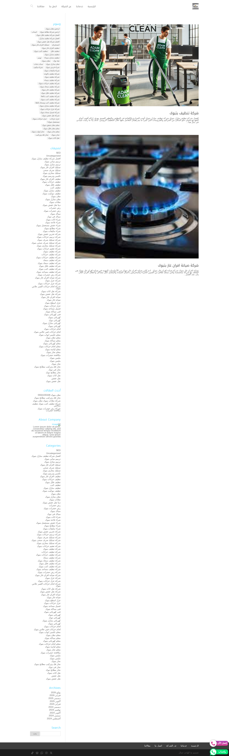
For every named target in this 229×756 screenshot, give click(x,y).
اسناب (34, 32)
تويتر (39, 58)
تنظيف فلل (55, 51)
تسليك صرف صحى (52, 170)
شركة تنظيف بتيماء (51, 80)
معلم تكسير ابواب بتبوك (50, 335)
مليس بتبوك (55, 358)
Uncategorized (53, 155)
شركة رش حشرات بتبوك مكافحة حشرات (49, 409)
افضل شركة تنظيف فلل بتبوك (47, 35)
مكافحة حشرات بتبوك (51, 355)
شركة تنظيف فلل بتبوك (50, 93)
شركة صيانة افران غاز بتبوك (178, 265)
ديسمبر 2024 (54, 707)
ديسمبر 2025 (54, 698)
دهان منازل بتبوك (52, 64)
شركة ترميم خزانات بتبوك (49, 237)
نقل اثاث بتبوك (53, 138)
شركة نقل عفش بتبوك (50, 115)
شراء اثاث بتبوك (53, 219)
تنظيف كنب (55, 187)
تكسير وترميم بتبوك (52, 176)
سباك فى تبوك (54, 216)
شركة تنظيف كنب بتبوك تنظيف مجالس (46, 404)
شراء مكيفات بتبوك (51, 70)
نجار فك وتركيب (42, 135)
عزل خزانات (54, 119)
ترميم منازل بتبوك (52, 164)
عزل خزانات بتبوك (40, 119)
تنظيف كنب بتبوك (41, 51)
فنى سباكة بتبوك (53, 311)
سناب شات (38, 64)
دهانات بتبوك (55, 202)
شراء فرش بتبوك (52, 67)
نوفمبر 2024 (55, 710)
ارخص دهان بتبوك (52, 29)
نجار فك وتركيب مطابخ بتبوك (47, 366)
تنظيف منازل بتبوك (52, 54)
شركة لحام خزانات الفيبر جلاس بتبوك (46, 287)
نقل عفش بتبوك (53, 381)
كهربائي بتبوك (54, 326)
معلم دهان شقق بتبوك (50, 125)
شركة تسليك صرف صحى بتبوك (46, 243)
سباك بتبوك (55, 214)
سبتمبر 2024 (55, 715)
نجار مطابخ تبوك (53, 372)
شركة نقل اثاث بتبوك (51, 291)
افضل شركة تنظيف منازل (49, 38)
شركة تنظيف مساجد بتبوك (48, 272)
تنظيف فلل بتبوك (53, 184)
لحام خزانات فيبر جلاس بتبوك (47, 332)
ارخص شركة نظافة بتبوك (49, 32)
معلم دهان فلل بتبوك (51, 128)
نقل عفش (56, 378)
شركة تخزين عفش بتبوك (49, 234)
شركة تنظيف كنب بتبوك (50, 99)
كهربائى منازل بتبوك (51, 323)
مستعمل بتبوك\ (53, 122)
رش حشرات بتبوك (52, 211)
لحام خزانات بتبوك (52, 329)
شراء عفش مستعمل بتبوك (48, 225)
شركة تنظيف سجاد (52, 260)
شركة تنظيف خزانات (51, 254)
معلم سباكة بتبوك (53, 340)
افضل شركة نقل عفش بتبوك (48, 42)
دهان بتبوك (46, 61)
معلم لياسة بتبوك (53, 349)
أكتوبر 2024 (55, 712)
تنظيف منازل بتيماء (51, 58)
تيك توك (56, 61)
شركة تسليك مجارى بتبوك (49, 245)
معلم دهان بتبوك (53, 337)
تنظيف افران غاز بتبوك (50, 48)
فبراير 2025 (55, 704)
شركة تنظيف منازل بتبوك (49, 106)
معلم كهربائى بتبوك (52, 343)
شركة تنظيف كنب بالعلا (50, 96)
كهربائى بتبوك (54, 317)
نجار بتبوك (55, 135)
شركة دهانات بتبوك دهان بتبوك (47, 400)
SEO (58, 152)
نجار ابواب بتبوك (38, 132)
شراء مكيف (38, 67)
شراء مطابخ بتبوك (52, 228)
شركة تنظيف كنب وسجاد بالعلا (47, 103)
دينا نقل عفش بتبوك (52, 205)
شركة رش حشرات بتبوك (49, 274)
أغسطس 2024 (54, 718)
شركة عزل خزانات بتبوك (49, 109)
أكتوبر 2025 (55, 701)
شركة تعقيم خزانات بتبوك (49, 248)
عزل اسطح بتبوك (53, 303)
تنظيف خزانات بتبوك (51, 182)
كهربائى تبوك (55, 320)
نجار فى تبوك (54, 369)
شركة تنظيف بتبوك (184, 113)
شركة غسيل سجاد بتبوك (49, 112)
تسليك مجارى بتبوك (52, 173)
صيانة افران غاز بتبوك (51, 297)
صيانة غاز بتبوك (54, 300)
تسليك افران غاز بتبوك (40, 45)
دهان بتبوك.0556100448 (49, 395)
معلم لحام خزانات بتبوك (50, 346)
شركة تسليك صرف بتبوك (49, 240)
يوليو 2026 (56, 692)
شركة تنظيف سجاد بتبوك (49, 87)
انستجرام (55, 45)
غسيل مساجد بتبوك (52, 308)
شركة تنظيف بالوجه (51, 74)
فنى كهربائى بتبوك (52, 314)
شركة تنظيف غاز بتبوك (50, 90)
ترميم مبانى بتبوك (52, 161)
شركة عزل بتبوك (53, 280)
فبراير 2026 (55, 695)
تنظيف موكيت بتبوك (51, 193)
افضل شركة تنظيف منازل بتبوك (46, 158)
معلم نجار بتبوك (53, 132)
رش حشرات (55, 208)
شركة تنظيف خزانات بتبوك (49, 83)
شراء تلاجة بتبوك (53, 222)
